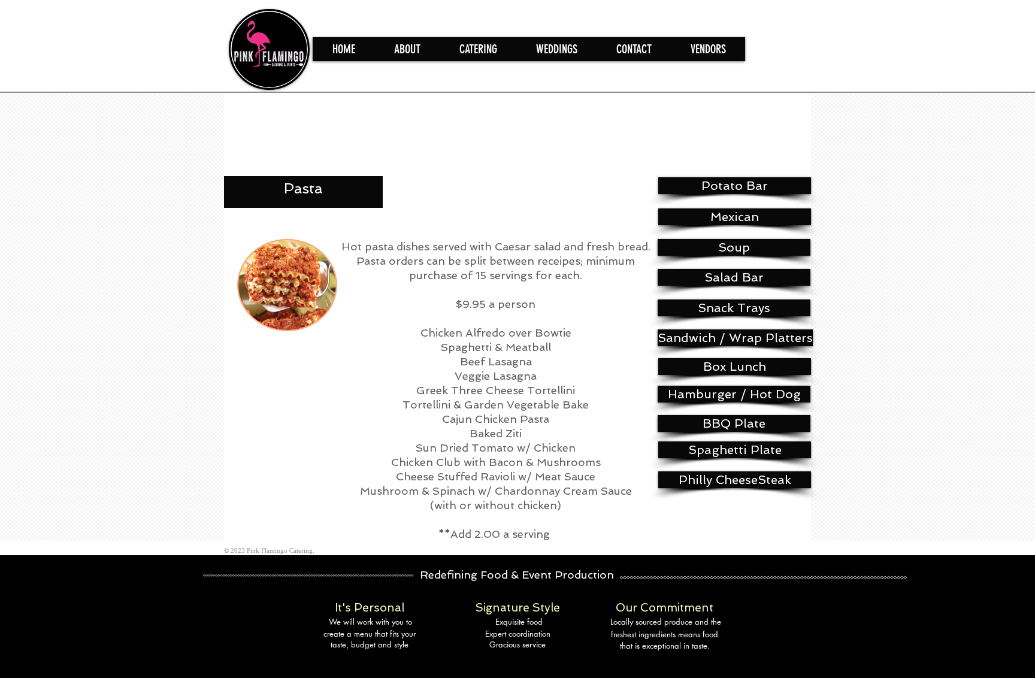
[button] (478, 49)
